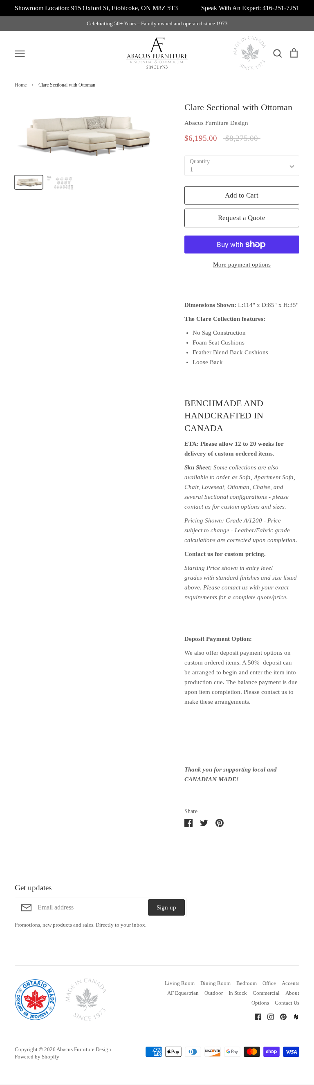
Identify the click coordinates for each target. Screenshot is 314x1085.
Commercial (266, 993)
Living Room (180, 983)
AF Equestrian (183, 993)
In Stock (238, 993)
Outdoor (213, 993)
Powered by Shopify (37, 1057)
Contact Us (287, 1003)
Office (269, 983)
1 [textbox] (191, 169)
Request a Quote (241, 218)
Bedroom (246, 983)
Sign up (166, 907)
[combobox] (241, 166)
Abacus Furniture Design (216, 123)
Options (260, 1003)
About (292, 993)
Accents (290, 983)
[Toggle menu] (20, 53)
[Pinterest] (280, 1016)
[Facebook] (255, 1016)
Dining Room (215, 983)
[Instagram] (267, 1016)
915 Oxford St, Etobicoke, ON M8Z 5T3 (124, 7)
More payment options (242, 264)
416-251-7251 (280, 7)
